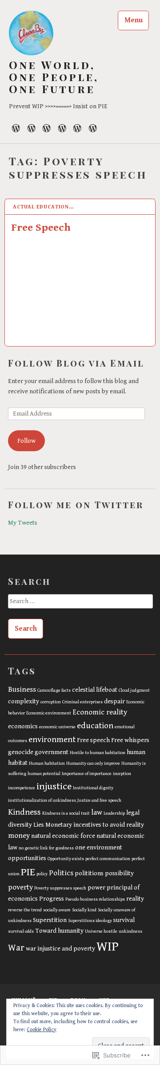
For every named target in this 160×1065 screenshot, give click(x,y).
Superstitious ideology (90, 920)
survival (124, 920)
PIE (28, 872)
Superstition (50, 920)
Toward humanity (59, 930)
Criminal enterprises (82, 702)
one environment (98, 847)
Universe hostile (101, 931)
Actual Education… (43, 207)
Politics (61, 873)
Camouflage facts (54, 690)
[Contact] (93, 128)
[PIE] (31, 128)
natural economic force (63, 836)
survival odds (21, 931)
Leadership (114, 813)
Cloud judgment (134, 690)
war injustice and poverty (60, 948)
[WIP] (62, 128)
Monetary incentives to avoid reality (94, 824)
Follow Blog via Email (76, 363)
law (96, 812)
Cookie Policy (41, 1029)
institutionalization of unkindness (42, 800)
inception (122, 773)
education (95, 725)
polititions (89, 873)
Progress (51, 898)
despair (114, 701)
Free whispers (130, 740)
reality (135, 898)
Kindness (24, 812)
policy (42, 874)
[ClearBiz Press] (77, 128)
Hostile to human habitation (97, 752)
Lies (38, 824)
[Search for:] (80, 604)
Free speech (93, 740)
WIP (107, 946)
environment (52, 739)
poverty (20, 887)
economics (23, 726)
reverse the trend (25, 910)
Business (22, 689)
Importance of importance (87, 773)
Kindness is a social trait (66, 813)
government (51, 752)
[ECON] (47, 128)
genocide (20, 752)
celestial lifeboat (94, 690)
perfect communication (107, 858)
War (16, 948)
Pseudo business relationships (95, 899)
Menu (133, 20)
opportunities (27, 858)
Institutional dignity (93, 788)
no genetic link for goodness (46, 848)
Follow (26, 441)
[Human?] (16, 128)
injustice (54, 786)
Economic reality (99, 712)
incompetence (21, 788)
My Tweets (22, 522)
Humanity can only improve (93, 763)
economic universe (57, 727)
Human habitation (47, 763)
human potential (44, 773)
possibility (119, 873)
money (19, 835)
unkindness (130, 931)
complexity (23, 701)
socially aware (57, 910)
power (96, 887)
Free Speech (41, 227)
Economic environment (48, 713)
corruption (50, 702)
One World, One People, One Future (54, 77)
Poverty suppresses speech (60, 888)
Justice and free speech (99, 800)
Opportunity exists (66, 858)
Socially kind (84, 910)
